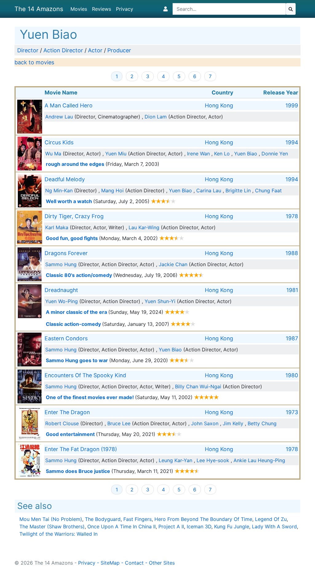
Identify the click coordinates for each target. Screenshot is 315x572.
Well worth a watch (69, 201)
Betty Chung (262, 423)
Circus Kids (59, 142)
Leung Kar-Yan (175, 460)
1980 (291, 375)
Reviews (101, 9)
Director (27, 50)
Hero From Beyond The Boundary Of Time (203, 519)
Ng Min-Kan (59, 190)
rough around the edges (75, 164)
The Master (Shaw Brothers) (52, 526)
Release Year (280, 92)
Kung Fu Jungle (231, 526)
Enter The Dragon (67, 412)
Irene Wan (198, 153)
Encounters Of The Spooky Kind (85, 375)
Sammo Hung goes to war (77, 360)
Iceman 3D (199, 526)
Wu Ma (53, 153)
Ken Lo (222, 153)
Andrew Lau (59, 117)
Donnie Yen (274, 153)
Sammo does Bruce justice (78, 471)
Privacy (124, 9)
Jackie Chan (173, 264)
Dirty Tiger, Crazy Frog (74, 216)
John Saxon (204, 423)
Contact (134, 563)
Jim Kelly (233, 423)
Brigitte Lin (238, 190)
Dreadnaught (61, 290)
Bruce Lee (118, 423)
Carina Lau (208, 190)
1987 (292, 338)
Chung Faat (268, 190)
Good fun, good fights (72, 238)
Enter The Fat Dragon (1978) (81, 449)
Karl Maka (56, 227)
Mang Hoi (112, 190)
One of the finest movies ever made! (90, 397)
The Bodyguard (103, 519)
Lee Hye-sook (213, 460)
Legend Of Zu (271, 519)
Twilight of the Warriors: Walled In (58, 534)
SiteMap (110, 563)
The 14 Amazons (38, 9)
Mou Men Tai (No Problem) (50, 519)
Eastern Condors (66, 338)
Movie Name (61, 92)
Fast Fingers (137, 519)
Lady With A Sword (274, 526)
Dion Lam (156, 117)
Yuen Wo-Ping (61, 301)
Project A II (171, 526)
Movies (78, 9)
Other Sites (162, 563)
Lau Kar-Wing (144, 227)
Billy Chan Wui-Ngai (198, 386)
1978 (292, 216)
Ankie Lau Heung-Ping (259, 460)
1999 (291, 105)
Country (222, 92)
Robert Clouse (62, 423)
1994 (291, 142)
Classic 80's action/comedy (79, 275)
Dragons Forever (66, 253)
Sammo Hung (61, 264)
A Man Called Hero (69, 105)
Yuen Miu (115, 153)
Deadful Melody (65, 179)
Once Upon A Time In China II (121, 526)
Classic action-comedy (73, 324)
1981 (292, 290)
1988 (291, 253)
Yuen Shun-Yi (160, 301)
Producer (119, 50)
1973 (292, 412)
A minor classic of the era (76, 312)
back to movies (34, 62)
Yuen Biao (245, 153)
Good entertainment (70, 434)
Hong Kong (219, 105)
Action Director (63, 50)
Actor (95, 50)
